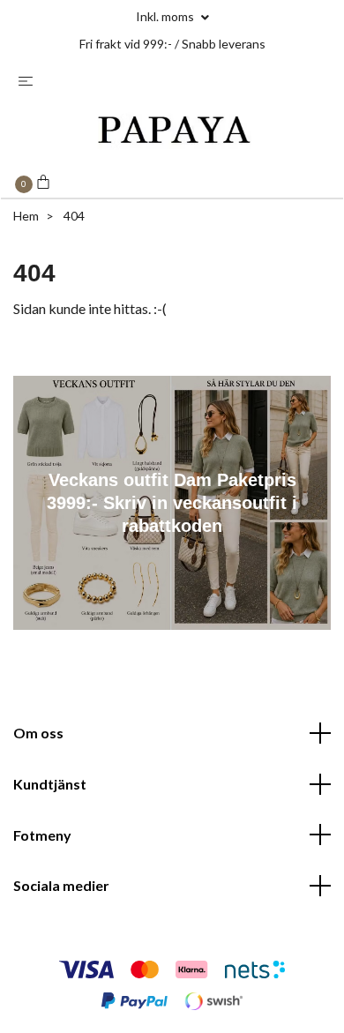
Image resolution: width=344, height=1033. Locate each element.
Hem (26, 215)
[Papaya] (172, 132)
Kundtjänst (49, 783)
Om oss (38, 732)
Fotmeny (42, 835)
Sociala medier (61, 885)
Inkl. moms (166, 16)
